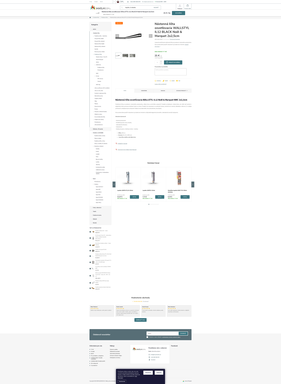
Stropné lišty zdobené (99, 41)
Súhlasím (159, 372)
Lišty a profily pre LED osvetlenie (102, 88)
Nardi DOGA (99, 192)
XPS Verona (100, 78)
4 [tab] (152, 204)
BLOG (101, 1)
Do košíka (178, 13)
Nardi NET (98, 189)
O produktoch (94, 365)
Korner (97, 76)
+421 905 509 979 (155, 357)
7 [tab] (156, 204)
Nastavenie (122, 381)
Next (192, 184)
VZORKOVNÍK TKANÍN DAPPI (98, 361)
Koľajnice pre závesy (99, 119)
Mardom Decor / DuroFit (101, 57)
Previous (114, 184)
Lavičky (97, 162)
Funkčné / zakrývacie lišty (100, 93)
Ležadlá (97, 154)
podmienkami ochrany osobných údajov (171, 337)
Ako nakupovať (94, 363)
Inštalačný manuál (122, 143)
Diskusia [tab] (163, 90)
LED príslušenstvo (99, 124)
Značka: (161, 84)
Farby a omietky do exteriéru (100, 143)
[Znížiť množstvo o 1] (161, 63)
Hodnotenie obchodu (140, 297)
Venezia (99, 81)
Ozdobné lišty (96, 33)
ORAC (97, 62)
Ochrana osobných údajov (116, 355)
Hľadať (156, 7)
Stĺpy (96, 101)
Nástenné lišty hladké (99, 43)
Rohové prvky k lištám (100, 51)
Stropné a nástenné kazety (101, 111)
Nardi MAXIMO (99, 197)
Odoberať (183, 333)
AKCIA (94, 29)
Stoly (97, 156)
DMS (97, 73)
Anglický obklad (98, 98)
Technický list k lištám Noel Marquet (127, 149)
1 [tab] (148, 204)
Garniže (96, 49)
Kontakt (96, 1)
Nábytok (95, 219)
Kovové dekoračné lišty (100, 117)
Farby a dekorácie (97, 207)
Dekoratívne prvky (99, 96)
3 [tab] (151, 204)
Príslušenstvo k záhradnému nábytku (102, 173)
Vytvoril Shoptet (188, 381)
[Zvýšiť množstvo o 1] (161, 61)
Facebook (153, 359)
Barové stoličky (99, 159)
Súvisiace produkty (181, 90)
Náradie (95, 223)
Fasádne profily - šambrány (101, 36)
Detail (134, 197)
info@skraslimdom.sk (156, 354)
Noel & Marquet (99, 59)
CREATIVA (98, 65)
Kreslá (97, 151)
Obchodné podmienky (115, 353)
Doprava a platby (114, 349)
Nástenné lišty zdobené (100, 46)
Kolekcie (96, 184)
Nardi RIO (98, 194)
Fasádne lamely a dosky (99, 135)
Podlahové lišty (98, 54)
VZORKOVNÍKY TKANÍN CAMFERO (96, 358)
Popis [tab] (125, 90)
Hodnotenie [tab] (144, 90)
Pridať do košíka (174, 62)
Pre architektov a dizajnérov (97, 355)
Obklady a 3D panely (98, 129)
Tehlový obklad (97, 138)
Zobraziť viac (140, 320)
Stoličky (97, 149)
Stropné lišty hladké (99, 38)
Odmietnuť (148, 372)
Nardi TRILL (98, 202)
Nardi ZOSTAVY (99, 186)
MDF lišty (98, 84)
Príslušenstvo (100, 70)
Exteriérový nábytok (98, 146)
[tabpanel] (128, 184)
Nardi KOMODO (99, 200)
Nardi (94, 178)
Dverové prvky (98, 106)
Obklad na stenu (98, 114)
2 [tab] (150, 204)
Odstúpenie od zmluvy (115, 357)
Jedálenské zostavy (100, 169)
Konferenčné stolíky (100, 167)
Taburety (98, 164)
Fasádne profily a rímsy (99, 141)
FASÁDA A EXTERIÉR (98, 133)
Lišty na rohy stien (99, 90)
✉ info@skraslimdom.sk (147, 1)
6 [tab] (155, 204)
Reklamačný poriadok (115, 351)
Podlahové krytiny (97, 215)
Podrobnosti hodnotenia (175, 39)
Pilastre (96, 103)
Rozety (96, 109)
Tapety (94, 211)
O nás (90, 1)
